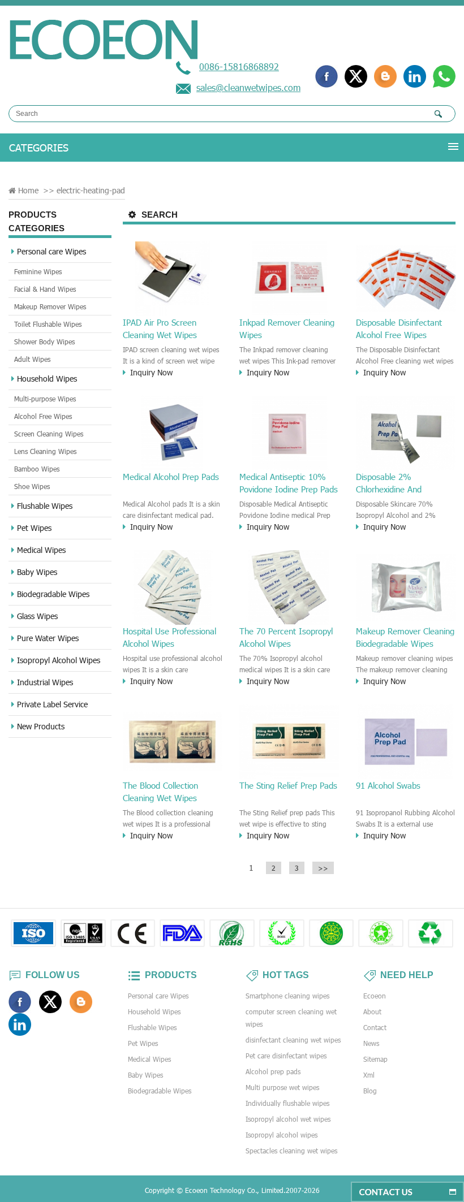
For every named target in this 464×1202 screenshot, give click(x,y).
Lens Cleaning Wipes (45, 451)
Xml (369, 1075)
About (372, 1011)
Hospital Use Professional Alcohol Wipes (169, 637)
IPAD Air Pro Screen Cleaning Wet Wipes (160, 328)
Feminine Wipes (38, 271)
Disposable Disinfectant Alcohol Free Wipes (399, 328)
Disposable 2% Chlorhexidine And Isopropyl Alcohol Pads (397, 483)
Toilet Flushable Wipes (47, 324)
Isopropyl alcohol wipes (281, 1135)
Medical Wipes (41, 550)
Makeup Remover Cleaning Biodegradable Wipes (405, 637)
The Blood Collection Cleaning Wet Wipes (160, 791)
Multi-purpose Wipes (45, 399)
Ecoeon (374, 996)
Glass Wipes (37, 616)
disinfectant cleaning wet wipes (293, 1040)
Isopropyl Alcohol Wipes (58, 660)
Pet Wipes (34, 528)
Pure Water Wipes (48, 638)
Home (28, 190)
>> (323, 868)
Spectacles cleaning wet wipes (291, 1151)
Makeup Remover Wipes (50, 306)
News (371, 1043)
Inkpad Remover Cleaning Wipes (286, 328)
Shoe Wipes (32, 486)
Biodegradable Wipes (53, 594)
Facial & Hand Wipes (45, 289)
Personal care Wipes (51, 251)
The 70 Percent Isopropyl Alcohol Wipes (286, 637)
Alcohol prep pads (273, 1071)
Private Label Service (52, 704)
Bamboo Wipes (36, 469)
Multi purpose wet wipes (282, 1087)
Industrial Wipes (45, 682)
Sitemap (375, 1059)
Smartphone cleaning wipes (287, 996)
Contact (374, 1027)
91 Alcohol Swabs (388, 785)
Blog (370, 1091)
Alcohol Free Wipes (43, 416)
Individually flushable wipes (287, 1103)
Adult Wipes (32, 359)
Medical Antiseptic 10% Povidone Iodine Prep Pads (288, 483)
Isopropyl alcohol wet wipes (288, 1119)
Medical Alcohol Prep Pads (171, 477)
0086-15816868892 (239, 66)
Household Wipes (47, 378)
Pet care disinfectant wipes (286, 1056)
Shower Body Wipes (44, 341)
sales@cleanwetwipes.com (248, 87)
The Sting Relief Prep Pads (288, 785)
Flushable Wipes (44, 506)
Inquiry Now (151, 372)
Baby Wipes (37, 572)
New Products (41, 726)
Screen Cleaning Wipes (48, 434)
